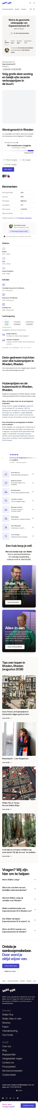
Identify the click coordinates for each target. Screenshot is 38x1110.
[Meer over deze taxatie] (20, 69)
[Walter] (6, 3)
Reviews (6, 1022)
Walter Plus (7, 1014)
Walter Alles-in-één (11, 1018)
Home (4, 981)
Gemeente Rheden (7, 9)
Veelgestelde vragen (12, 1058)
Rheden (17, 9)
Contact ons (8, 1062)
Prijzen (5, 1026)
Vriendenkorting (10, 1030)
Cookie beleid (9, 1074)
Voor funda (7, 1034)
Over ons (6, 1046)
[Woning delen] (30, 9)
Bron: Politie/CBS (14, 347)
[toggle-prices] (11, 33)
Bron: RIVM (5, 347)
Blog (4, 1050)
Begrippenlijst (8, 1054)
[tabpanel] (19, 337)
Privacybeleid (8, 1066)
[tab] (6, 323)
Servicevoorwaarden (12, 1070)
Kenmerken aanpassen (25, 218)
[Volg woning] (34, 9)
